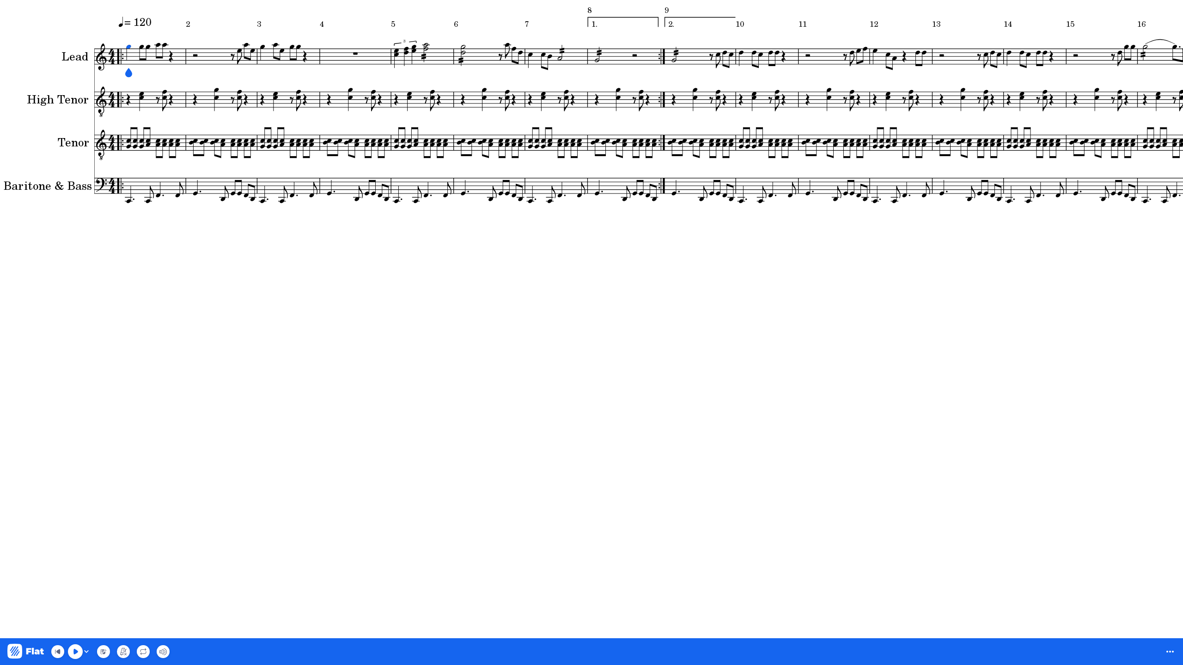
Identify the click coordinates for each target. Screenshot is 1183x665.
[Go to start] (57, 651)
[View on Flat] (25, 652)
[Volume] (163, 651)
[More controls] (1170, 651)
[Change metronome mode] (123, 651)
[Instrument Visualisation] (103, 651)
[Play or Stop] (75, 651)
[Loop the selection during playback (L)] (143, 651)
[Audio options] (86, 651)
